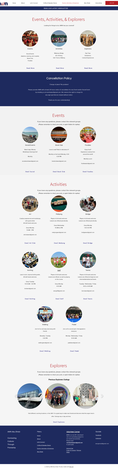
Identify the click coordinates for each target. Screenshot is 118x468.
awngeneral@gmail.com (102, 443)
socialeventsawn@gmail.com (30, 161)
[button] (30, 396)
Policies (79, 450)
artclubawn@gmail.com (30, 234)
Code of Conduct (71, 450)
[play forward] (102, 396)
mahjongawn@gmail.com (59, 232)
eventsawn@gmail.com (53, 92)
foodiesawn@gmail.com (88, 163)
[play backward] (16, 396)
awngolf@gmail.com (59, 291)
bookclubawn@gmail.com (59, 161)
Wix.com (71, 466)
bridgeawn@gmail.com (88, 232)
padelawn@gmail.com (74, 342)
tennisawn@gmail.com (88, 291)
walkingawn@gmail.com (45, 342)
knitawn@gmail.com (30, 288)
